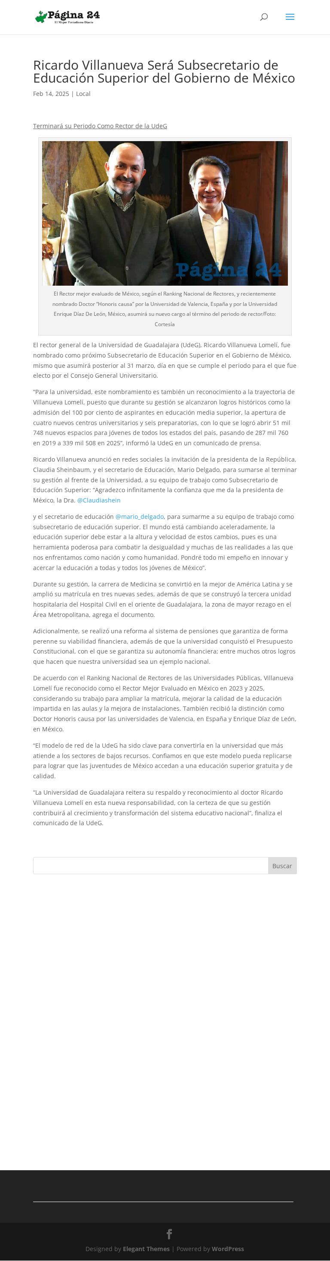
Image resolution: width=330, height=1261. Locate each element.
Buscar (282, 866)
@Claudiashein (99, 500)
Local (83, 93)
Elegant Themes (146, 1249)
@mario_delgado (140, 516)
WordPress (228, 1249)
